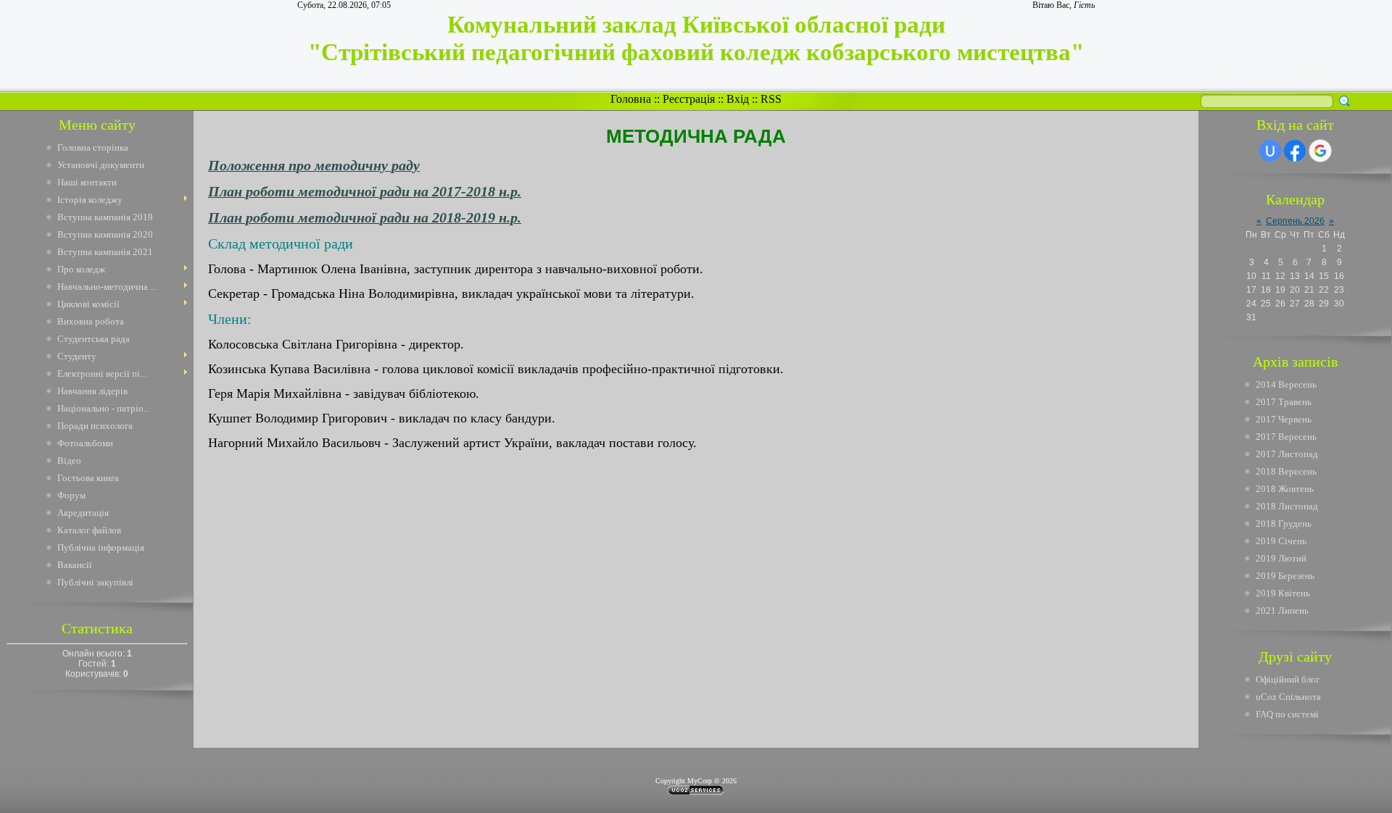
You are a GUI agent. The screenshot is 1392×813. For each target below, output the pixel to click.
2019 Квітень (1283, 593)
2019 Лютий (1281, 558)
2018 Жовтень (1285, 488)
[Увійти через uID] (1270, 151)
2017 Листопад (1287, 454)
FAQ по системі (1287, 714)
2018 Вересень (1286, 471)
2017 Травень (1284, 401)
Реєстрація (689, 99)
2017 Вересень (1286, 436)
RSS (771, 99)
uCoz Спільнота (1288, 696)
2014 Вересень (1286, 384)
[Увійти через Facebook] (1295, 151)
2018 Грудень (1284, 523)
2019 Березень (1285, 575)
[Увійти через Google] (1320, 150)
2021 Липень (1282, 610)
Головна (630, 99)
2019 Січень (1281, 540)
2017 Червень (1284, 419)
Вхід (737, 99)
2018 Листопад (1287, 506)
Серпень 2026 (1295, 221)
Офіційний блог (1288, 679)
